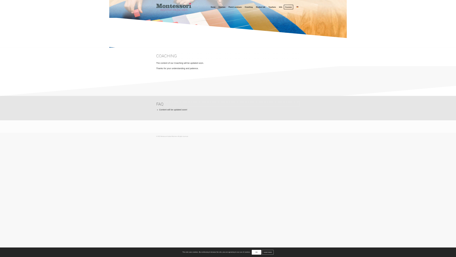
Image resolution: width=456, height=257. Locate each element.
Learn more (268, 252)
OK (256, 252)
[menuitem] (213, 7)
